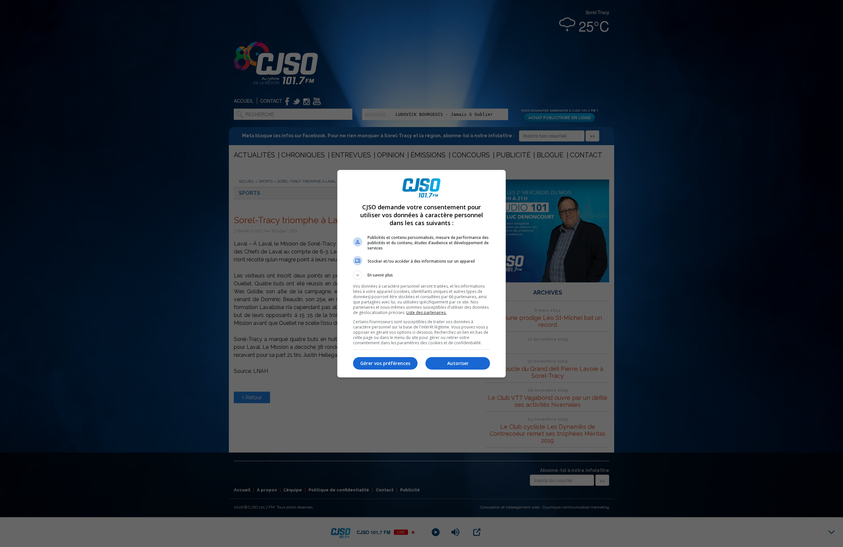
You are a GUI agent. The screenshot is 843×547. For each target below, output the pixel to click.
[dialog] (421, 274)
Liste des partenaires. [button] (426, 312)
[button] (421, 275)
